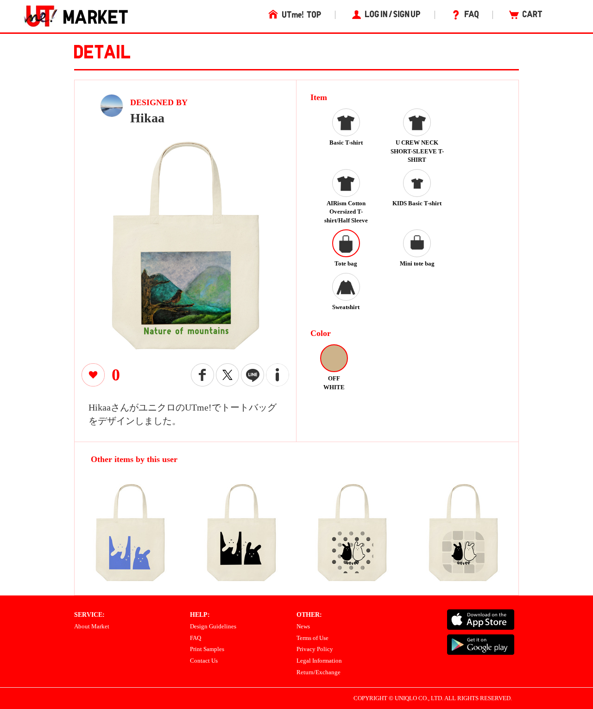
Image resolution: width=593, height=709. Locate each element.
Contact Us (204, 660)
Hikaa (147, 118)
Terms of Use (312, 637)
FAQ (195, 637)
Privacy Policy (314, 649)
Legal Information (319, 660)
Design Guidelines (213, 626)
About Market (91, 626)
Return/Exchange (318, 672)
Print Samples (207, 649)
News (303, 626)
